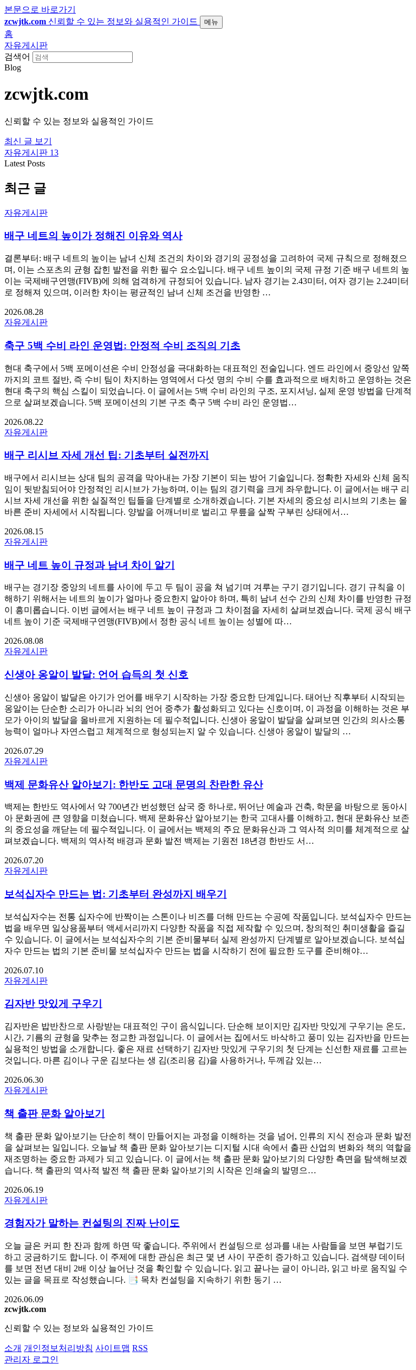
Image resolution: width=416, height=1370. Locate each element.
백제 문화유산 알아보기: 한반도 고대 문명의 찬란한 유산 (133, 784)
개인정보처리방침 (58, 1348)
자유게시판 (26, 45)
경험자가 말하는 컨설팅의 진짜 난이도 (92, 1223)
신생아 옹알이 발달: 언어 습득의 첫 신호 (96, 674)
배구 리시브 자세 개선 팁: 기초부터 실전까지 (106, 455)
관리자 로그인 (31, 1359)
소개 (13, 1348)
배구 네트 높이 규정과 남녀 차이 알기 (89, 565)
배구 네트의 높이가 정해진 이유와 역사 (93, 235)
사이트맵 (112, 1348)
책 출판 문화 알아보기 (54, 1113)
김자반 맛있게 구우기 (53, 1003)
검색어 (17, 56)
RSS (140, 1348)
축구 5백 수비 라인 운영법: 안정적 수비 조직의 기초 (122, 345)
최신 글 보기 (28, 141)
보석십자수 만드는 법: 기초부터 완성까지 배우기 (115, 894)
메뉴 (211, 22)
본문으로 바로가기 (40, 9)
